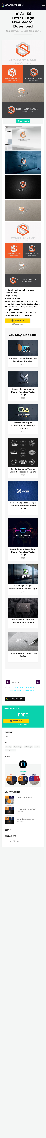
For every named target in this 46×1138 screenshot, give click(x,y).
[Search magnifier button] (38, 682)
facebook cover (28, 690)
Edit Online (24, 121)
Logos (7, 736)
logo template (29, 687)
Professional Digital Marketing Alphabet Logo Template (23, 425)
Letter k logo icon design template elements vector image (23, 505)
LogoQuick (23, 772)
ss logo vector (10, 750)
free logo (8, 747)
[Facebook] (7, 841)
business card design (13, 690)
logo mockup (18, 687)
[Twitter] (10, 841)
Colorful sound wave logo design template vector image (23, 552)
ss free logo (28, 747)
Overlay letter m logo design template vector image (23, 392)
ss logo (37, 747)
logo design (18, 747)
